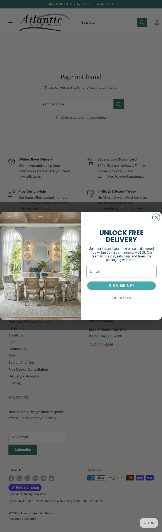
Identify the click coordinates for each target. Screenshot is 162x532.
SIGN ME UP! (121, 285)
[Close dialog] (156, 217)
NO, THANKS (121, 298)
